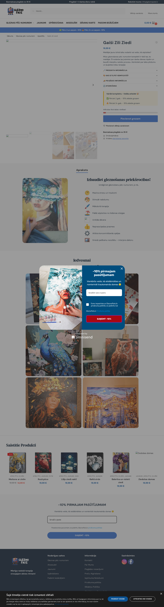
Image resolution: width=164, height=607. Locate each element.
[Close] (122, 268)
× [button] (161, 594)
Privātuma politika (103, 311)
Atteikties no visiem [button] (142, 599)
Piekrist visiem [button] (118, 599)
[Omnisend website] (82, 336)
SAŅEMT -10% (104, 319)
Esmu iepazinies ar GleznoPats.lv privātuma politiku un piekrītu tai (104, 304)
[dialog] (82, 599)
